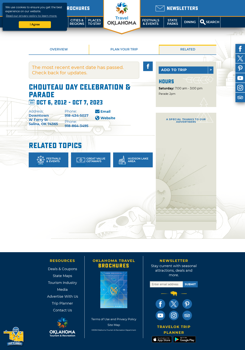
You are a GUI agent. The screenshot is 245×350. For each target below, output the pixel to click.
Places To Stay (94, 22)
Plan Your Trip (124, 49)
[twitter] (240, 58)
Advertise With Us (62, 296)
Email (105, 111)
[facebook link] (160, 304)
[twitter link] (174, 304)
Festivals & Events (150, 22)
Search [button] (212, 22)
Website (107, 118)
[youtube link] (160, 315)
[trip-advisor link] (187, 315)
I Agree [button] (35, 24)
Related (187, 49)
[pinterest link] (187, 304)
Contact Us (62, 310)
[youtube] (240, 78)
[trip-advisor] (240, 97)
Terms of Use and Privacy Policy (113, 319)
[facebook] (240, 48)
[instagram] (240, 87)
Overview (59, 49)
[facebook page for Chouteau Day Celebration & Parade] (148, 66)
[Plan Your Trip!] (14, 336)
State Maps (62, 276)
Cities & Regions (77, 22)
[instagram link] (174, 315)
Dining (190, 22)
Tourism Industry (62, 283)
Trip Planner (62, 303)
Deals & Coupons (62, 269)
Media (62, 290)
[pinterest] (240, 68)
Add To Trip (174, 70)
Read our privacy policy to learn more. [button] (31, 16)
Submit (190, 284)
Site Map (114, 325)
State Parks (172, 22)
